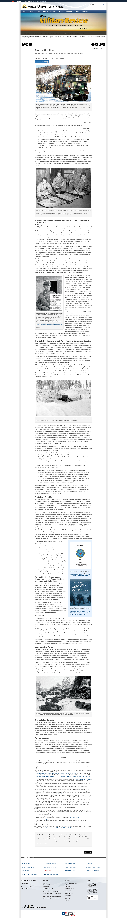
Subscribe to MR (26, 863)
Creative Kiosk (25, 870)
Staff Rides (53, 11)
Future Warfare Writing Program (29, 874)
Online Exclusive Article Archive (51, 867)
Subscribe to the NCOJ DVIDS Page (52, 893)
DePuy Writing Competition (28, 867)
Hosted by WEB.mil (54, 914)
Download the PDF (41, 62)
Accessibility (68, 891)
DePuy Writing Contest (68, 33)
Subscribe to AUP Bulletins (49, 890)
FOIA (66, 897)
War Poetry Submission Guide (93, 870)
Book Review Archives (70, 863)
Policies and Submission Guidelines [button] (52, 33)
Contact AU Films (47, 885)
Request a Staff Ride (48, 888)
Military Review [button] (27, 33)
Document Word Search (70, 870)
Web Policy (67, 886)
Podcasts (45, 11)
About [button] (83, 33)
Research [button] (77, 33)
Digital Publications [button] (37, 33)
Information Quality (70, 888)
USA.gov (67, 900)
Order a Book (46, 886)
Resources (85, 11)
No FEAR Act (68, 895)
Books (24, 11)
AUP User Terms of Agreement (72, 885)
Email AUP (45, 883)
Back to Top (87, 852)
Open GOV (67, 898)
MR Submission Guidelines (92, 860)
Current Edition (47, 860)
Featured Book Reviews (70, 860)
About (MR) (28, 860)
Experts (61, 11)
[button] (42, 1)
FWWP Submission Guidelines (51, 874)
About (77, 11)
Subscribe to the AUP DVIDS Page (51, 891)
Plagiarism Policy (47, 870)
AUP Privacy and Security (71, 883)
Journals (31, 11)
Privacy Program (69, 893)
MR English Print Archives (50, 863)
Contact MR (89, 863)
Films (39, 11)
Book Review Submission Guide (93, 867)
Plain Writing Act (69, 890)
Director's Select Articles (70, 867)
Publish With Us (69, 11)
